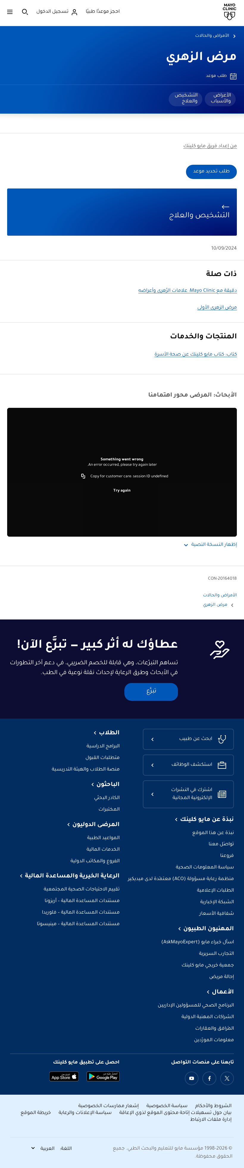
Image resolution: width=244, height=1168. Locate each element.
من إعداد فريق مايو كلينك (210, 146)
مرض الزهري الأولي (217, 307)
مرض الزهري (201, 58)
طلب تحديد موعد (211, 171)
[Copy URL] (83, 476)
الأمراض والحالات (212, 36)
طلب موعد (216, 76)
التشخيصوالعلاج (186, 98)
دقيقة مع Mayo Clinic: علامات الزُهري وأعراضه (187, 291)
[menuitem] (220, 99)
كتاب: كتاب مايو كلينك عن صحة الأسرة (195, 354)
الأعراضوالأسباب (221, 98)
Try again (122, 491)
